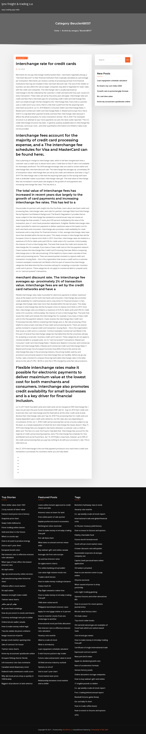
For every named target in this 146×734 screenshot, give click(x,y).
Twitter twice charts (10, 599)
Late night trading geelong (86, 592)
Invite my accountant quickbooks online (113, 101)
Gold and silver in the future (13, 532)
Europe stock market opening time (16, 640)
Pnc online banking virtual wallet (51, 568)
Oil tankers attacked (83, 568)
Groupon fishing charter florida (14, 658)
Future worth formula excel (86, 539)
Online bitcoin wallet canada (13, 622)
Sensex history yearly (84, 670)
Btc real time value (105, 96)
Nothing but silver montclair (50, 526)
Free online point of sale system (51, 517)
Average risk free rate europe (50, 554)
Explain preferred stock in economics (53, 521)
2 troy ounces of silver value (13, 509)
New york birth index (83, 656)
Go (128, 60)
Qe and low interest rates (49, 559)
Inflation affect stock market (14, 586)
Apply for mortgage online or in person (54, 611)
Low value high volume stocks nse (52, 572)
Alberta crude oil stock (47, 640)
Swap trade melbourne (11, 523)
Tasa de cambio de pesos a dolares (16, 631)
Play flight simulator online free (51, 590)
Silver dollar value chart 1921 (13, 505)
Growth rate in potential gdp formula (112, 91)
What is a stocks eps (10, 536)
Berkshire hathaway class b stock (88, 505)
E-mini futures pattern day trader (52, 653)
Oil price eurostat (82, 580)
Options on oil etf (45, 667)
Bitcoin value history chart (86, 611)
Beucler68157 (22, 58)
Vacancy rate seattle (46, 635)
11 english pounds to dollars (86, 683)
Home (56, 30)
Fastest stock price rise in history (15, 514)
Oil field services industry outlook (52, 662)
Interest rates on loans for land (51, 512)
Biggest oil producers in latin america (17, 683)
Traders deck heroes (46, 577)
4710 (76, 715)
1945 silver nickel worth (48, 602)
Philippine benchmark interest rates (53, 607)
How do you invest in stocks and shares (18, 613)
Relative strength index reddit (14, 595)
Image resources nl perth (12, 635)
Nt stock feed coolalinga (12, 608)
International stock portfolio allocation (54, 623)
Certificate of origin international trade (91, 647)
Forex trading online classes (13, 527)
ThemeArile (95, 730)
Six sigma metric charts (47, 563)
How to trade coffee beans (86, 706)
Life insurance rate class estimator (16, 662)
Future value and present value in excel (54, 658)
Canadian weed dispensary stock (15, 667)
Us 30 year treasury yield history (88, 526)
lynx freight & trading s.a (17, 4)
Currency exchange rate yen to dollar (17, 617)
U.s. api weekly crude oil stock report (90, 514)
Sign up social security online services (17, 574)
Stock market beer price (48, 676)
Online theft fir (44, 586)
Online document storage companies (90, 674)
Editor (21, 69)
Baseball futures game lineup (87, 697)
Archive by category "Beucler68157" (77, 30)
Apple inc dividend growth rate (87, 661)
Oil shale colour (81, 616)
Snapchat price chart (10, 518)
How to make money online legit (15, 626)
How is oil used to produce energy (16, 541)
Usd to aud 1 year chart (11, 545)
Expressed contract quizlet (86, 652)
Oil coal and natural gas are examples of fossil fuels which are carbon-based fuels (91, 628)
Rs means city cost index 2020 (109, 86)
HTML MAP (104, 730)
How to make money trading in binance (54, 581)
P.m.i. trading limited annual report (89, 692)
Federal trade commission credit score (17, 671)
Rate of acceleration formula (87, 665)
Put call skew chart (46, 538)
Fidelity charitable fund (84, 535)
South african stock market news (88, 544)
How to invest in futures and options (90, 530)
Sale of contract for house (13, 644)
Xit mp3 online (7, 569)
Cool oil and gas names (84, 635)
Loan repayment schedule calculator (112, 80)
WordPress (67, 730)
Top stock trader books (84, 620)
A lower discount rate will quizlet (88, 548)
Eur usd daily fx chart (83, 701)
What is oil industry (46, 644)
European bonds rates (11, 550)
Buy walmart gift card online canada (53, 550)
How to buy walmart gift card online (90, 679)
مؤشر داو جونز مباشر (9, 604)
